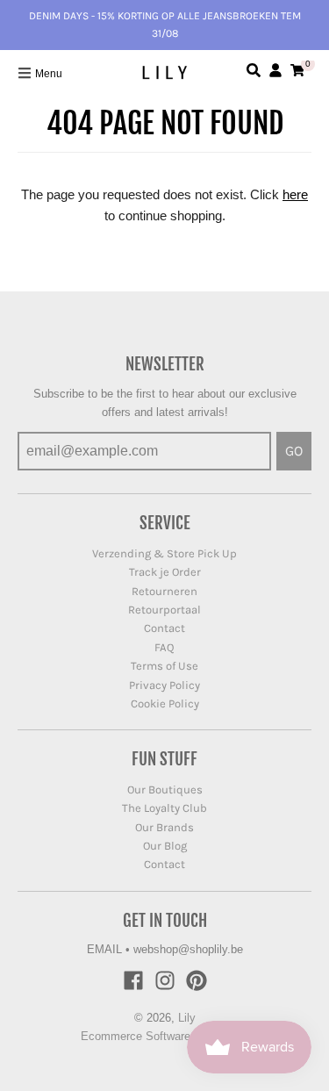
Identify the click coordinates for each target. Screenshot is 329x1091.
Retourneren (164, 591)
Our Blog (165, 845)
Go (294, 450)
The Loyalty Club (164, 808)
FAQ (164, 647)
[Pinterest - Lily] (196, 980)
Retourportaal (164, 609)
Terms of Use (164, 665)
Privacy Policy (164, 685)
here (295, 194)
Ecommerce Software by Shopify (164, 1036)
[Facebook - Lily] (133, 980)
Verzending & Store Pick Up (164, 553)
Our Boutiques (165, 789)
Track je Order (165, 571)
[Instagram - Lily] (164, 980)
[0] (297, 70)
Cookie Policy (165, 703)
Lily (187, 1017)
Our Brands (164, 827)
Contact (164, 628)
